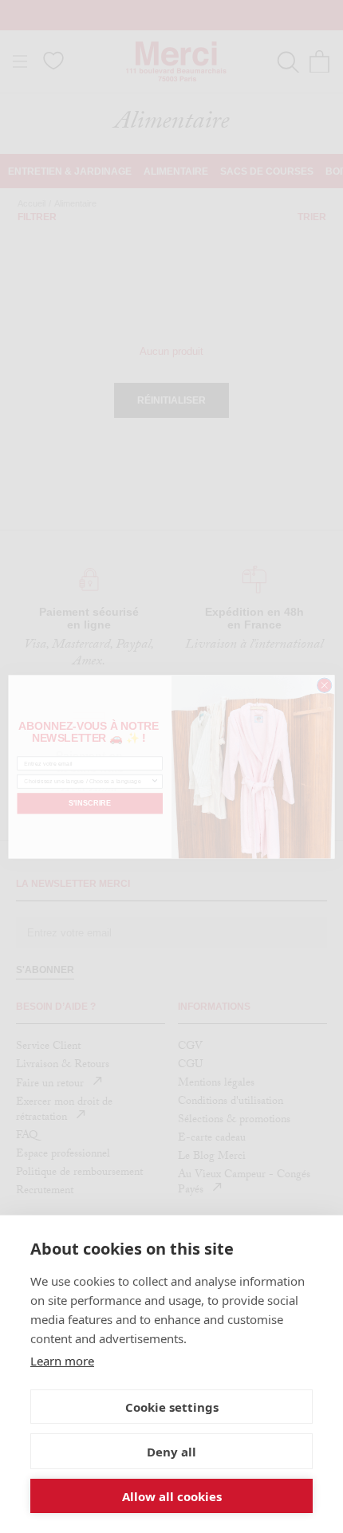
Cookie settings (172, 1407)
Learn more (62, 1361)
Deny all (171, 1452)
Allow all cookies (172, 1496)
